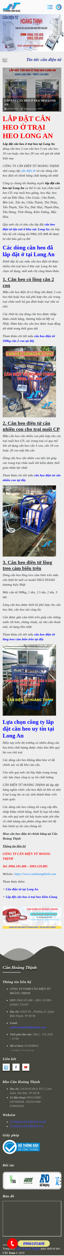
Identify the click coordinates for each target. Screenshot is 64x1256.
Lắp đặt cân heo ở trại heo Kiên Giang (31, 897)
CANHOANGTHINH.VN (26, 1126)
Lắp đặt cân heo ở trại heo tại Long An (29, 144)
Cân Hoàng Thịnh (20, 967)
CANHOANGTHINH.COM (28, 1121)
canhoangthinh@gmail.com (28, 1027)
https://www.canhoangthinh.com (35, 874)
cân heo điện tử (44, 475)
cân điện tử (28, 170)
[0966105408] (12, 1243)
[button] (30, 48)
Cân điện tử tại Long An (22, 889)
